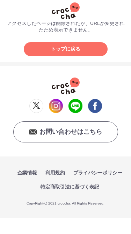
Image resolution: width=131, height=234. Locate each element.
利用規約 (55, 172)
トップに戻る (65, 49)
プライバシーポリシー (97, 172)
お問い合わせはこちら (70, 131)
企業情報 (27, 172)
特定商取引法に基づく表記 (70, 186)
